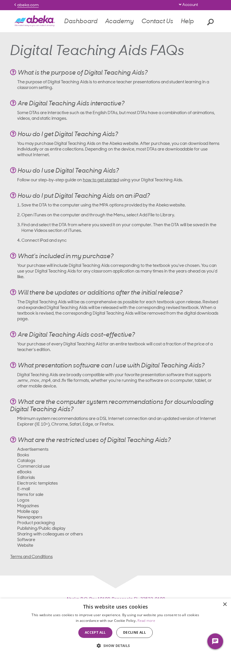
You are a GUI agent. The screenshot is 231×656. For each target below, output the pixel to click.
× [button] (225, 604)
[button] (115, 645)
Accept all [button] (95, 632)
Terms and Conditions (31, 557)
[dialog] (115, 627)
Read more (146, 620)
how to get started (101, 180)
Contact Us (157, 21)
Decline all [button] (134, 632)
